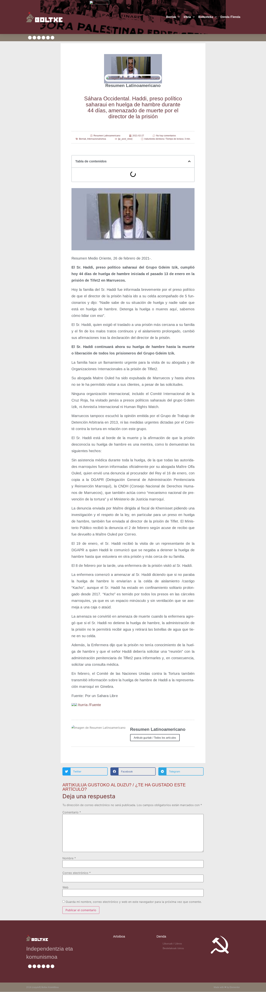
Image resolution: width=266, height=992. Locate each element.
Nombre (69, 858)
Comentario (71, 812)
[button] (189, 161)
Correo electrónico (76, 872)
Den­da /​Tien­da (230, 16)
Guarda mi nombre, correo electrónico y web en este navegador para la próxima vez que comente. (134, 901)
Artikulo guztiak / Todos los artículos (155, 737)
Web (65, 887)
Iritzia (187, 16)
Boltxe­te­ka (205, 16)
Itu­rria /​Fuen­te (89, 705)
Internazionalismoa (96, 139)
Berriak (171, 16)
